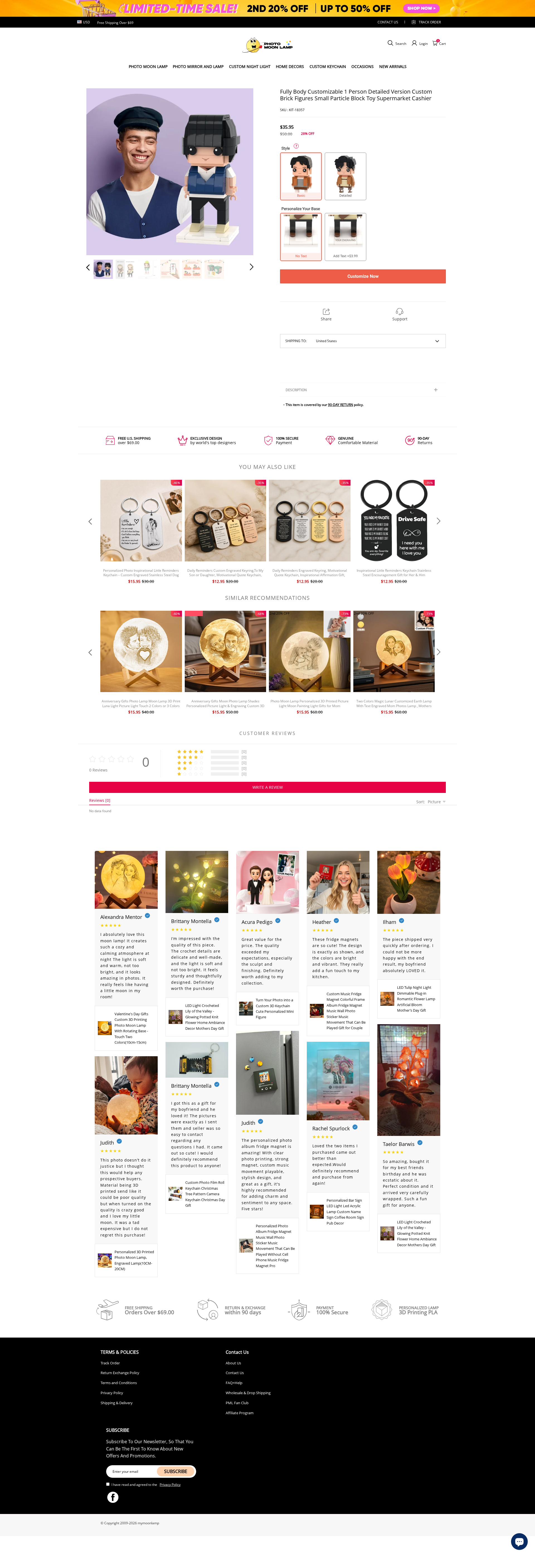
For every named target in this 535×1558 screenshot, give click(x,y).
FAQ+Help (234, 1382)
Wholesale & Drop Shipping (248, 1392)
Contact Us (235, 1372)
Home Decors (290, 66)
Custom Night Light (250, 66)
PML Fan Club (237, 1402)
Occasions (362, 66)
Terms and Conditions (119, 1382)
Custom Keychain (328, 66)
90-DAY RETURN (340, 404)
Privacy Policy (112, 1392)
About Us (233, 1362)
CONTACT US (388, 22)
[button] (99, 170)
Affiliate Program (240, 1412)
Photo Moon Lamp (148, 66)
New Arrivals (393, 66)
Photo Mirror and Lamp (198, 66)
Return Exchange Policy (120, 1372)
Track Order (430, 22)
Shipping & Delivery (117, 1402)
